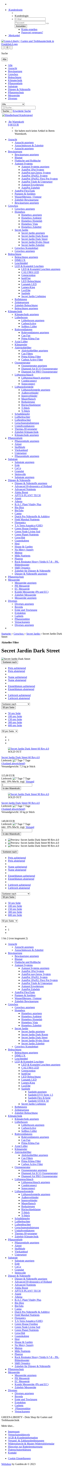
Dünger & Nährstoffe (19, 89)
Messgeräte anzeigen (25, 582)
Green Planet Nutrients (27, 534)
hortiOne (26, 278)
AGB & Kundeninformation (23, 1437)
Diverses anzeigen (24, 603)
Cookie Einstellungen (19, 1458)
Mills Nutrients (22, 555)
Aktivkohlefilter (23, 347)
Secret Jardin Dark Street (34, 239)
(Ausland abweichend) (13, 763)
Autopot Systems (24, 163)
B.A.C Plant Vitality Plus (28, 504)
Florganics (20, 522)
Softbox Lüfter (29, 326)
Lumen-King (28, 287)
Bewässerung (15, 71)
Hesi (17, 543)
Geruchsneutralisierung (27, 423)
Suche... (7, 111)
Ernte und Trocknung (26, 610)
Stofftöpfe (20, 447)
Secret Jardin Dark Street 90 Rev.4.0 (20, 803)
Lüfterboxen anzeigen (32, 320)
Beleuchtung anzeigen (26, 257)
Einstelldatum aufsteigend (21, 686)
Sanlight (25, 293)
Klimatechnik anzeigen (27, 314)
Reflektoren (21, 299)
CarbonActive (28, 323)
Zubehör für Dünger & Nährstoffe (32, 570)
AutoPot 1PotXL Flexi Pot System (39, 178)
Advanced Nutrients (25, 489)
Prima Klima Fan (30, 338)
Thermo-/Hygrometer (26, 429)
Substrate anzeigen (24, 462)
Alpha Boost (21, 492)
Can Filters (27, 353)
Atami (18, 498)
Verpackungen (22, 622)
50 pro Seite (14, 713)
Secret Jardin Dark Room (34, 236)
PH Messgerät (22, 585)
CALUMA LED (30, 272)
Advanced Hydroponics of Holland (33, 486)
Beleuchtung (14, 77)
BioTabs (19, 510)
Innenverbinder (29, 395)
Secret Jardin (21, 230)
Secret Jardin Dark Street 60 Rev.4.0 (20, 757)
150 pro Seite (15, 719)
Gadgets (19, 616)
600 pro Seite (15, 725)
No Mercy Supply (24, 549)
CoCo (18, 468)
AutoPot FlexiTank (25, 190)
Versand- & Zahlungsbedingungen (26, 1440)
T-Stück (25, 407)
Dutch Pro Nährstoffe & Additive (32, 516)
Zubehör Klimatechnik (26, 432)
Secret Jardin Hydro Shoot (35, 242)
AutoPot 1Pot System (32, 169)
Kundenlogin (15, 9)
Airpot (18, 444)
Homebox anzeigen (31, 214)
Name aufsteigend (17, 677)
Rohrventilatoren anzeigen (35, 332)
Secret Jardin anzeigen (33, 233)
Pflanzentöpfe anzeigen (27, 441)
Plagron (19, 558)
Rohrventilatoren (23, 329)
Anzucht (12, 68)
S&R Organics (22, 567)
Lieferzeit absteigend (19, 698)
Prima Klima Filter (31, 356)
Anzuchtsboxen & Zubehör (29, 145)
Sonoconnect (28, 383)
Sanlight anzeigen (37, 1091)
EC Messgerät (22, 588)
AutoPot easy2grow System (36, 172)
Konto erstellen (29, 29)
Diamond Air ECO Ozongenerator (39, 368)
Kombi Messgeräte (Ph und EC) (31, 591)
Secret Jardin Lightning (33, 296)
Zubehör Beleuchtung (26, 305)
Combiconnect (29, 380)
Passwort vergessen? (32, 32)
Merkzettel (14, 35)
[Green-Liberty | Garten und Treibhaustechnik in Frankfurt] (32, 44)
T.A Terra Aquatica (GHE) (29, 525)
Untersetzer (21, 453)
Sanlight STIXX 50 (38, 1100)
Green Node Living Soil (27, 531)
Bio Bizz (19, 507)
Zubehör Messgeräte (25, 594)
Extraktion (20, 613)
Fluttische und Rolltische (28, 160)
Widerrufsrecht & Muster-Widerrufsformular (31, 1443)
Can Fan (25, 335)
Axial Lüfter (21, 341)
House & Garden (24, 546)
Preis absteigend (16, 671)
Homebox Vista (29, 223)
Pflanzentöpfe (15, 83)
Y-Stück (25, 410)
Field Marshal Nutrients (27, 519)
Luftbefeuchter (22, 417)
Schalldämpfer (22, 413)
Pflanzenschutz (16, 92)
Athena (18, 501)
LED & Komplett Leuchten (29, 266)
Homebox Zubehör (31, 227)
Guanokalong (22, 540)
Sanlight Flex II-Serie (39, 1097)
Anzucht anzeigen (24, 142)
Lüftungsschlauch (24, 374)
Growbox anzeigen (25, 208)
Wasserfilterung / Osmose (28, 196)
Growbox (13, 74)
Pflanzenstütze (22, 619)
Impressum (14, 1431)
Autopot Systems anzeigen (35, 166)
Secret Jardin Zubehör (32, 245)
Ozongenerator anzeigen (34, 365)
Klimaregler (21, 344)
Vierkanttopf (21, 450)
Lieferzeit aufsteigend (19, 695)
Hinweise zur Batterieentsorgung (25, 1446)
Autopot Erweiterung (32, 184)
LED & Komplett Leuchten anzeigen (40, 269)
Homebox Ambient (31, 217)
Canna (18, 513)
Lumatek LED (29, 284)
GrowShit (20, 537)
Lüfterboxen (21, 317)
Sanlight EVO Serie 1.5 (40, 1094)
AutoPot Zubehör (30, 187)
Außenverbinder (29, 392)
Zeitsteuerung (22, 302)
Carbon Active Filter (32, 359)
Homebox (20, 211)
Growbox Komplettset (26, 248)
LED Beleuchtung (31, 281)
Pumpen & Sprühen (25, 193)
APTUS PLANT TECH (28, 495)
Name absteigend (17, 680)
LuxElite (25, 290)
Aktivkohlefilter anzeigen (34, 350)
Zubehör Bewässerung (26, 199)
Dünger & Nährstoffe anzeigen (31, 483)
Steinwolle (20, 474)
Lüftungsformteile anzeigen (35, 389)
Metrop (18, 552)
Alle (10, 65)
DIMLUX (20, 260)
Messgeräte (14, 95)
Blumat (18, 157)
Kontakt (12, 1452)
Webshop (6, 1464)
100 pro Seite (15, 716)
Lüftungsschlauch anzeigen (35, 377)
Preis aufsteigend (17, 668)
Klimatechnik (15, 80)
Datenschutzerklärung (19, 1449)
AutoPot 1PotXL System (34, 175)
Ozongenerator (22, 362)
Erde (17, 465)
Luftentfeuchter (23, 420)
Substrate (13, 86)
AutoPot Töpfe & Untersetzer (36, 181)
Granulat (19, 471)
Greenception (28, 275)
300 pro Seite (15, 722)
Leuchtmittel (21, 263)
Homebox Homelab (31, 220)
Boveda (19, 606)
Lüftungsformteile (24, 386)
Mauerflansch (28, 398)
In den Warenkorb (11, 788)
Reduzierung (28, 401)
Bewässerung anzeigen (27, 154)
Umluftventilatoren (24, 426)
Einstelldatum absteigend (21, 689)
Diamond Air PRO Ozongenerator (39, 371)
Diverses (12, 98)
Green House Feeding (26, 528)
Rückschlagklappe (31, 404)
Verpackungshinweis (19, 1434)
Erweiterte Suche (22, 111)
